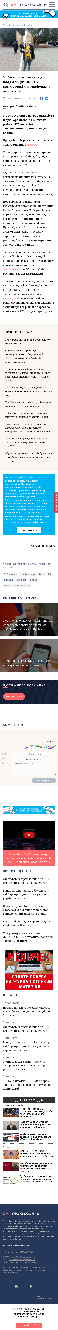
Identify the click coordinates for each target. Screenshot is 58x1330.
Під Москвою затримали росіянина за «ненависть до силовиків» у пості (28, 404)
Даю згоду (29, 1325)
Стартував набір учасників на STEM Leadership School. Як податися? (27, 880)
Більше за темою (19, 597)
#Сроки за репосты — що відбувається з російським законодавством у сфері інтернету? (28, 457)
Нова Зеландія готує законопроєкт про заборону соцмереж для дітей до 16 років (28, 1011)
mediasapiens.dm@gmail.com (22, 1260)
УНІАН (32, 144)
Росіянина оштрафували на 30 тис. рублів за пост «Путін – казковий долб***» (26, 442)
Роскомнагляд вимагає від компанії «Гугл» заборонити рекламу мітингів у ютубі (28, 391)
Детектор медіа (29, 1100)
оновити (50, 741)
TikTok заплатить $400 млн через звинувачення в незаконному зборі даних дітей (27, 1084)
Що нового (29, 25)
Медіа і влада (14, 25)
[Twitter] (46, 98)
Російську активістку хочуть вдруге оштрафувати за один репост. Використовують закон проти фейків (28, 427)
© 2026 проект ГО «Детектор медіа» (19, 1257)
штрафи (8, 580)
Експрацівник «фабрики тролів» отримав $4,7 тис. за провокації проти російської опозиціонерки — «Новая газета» (28, 374)
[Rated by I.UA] (22, 1287)
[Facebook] (41, 98)
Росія (41, 574)
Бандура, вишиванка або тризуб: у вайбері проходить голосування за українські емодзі (26, 894)
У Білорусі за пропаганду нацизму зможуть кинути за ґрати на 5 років (26, 415)
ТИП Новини (10, 574)
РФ (49, 574)
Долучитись (29, 530)
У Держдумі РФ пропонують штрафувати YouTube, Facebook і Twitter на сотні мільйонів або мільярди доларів (25, 356)
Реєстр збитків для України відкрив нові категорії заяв (27, 923)
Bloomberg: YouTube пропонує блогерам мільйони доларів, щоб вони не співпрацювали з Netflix (25, 909)
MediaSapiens (26, 106)
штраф (34, 580)
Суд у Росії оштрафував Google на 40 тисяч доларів (27, 341)
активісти (21, 580)
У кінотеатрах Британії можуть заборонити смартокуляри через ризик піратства (25, 1065)
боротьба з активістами (16, 585)
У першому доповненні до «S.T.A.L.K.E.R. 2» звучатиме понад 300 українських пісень (28, 937)
